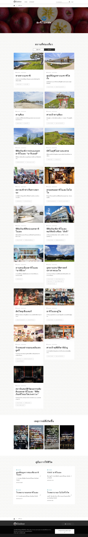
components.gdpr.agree (64, 531)
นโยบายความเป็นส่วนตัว (19, 533)
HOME (25, 2)
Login (72, 1)
